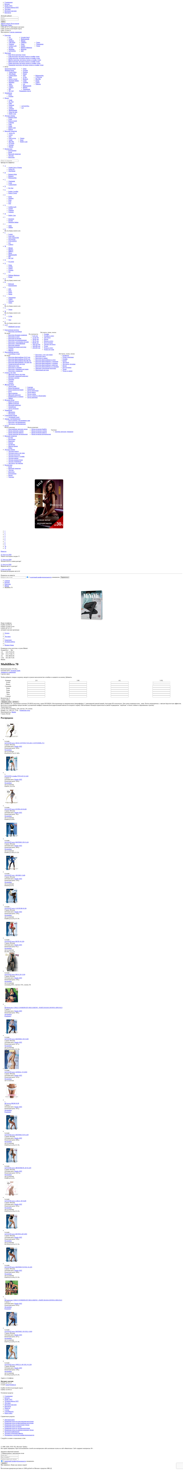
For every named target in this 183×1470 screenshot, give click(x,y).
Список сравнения (15, 32)
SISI (22, 51)
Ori (10, 37)
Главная (7, 580)
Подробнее (8, 750)
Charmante (11, 181)
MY (10, 89)
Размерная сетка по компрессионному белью (19, 1430)
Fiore (10, 55)
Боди (10, 391)
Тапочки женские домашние (64, 431)
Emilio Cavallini (13, 191)
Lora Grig (11, 236)
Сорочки (30, 387)
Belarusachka (39, 75)
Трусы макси (31, 392)
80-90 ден (36, 342)
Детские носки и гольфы (16, 456)
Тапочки (11, 477)
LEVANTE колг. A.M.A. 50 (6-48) (15, 1201)
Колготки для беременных (17, 422)
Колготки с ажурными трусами (18, 342)
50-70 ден (36, 341)
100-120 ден (36, 344)
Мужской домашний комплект (18, 376)
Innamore (11, 49)
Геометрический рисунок (16, 364)
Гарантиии (8, 640)
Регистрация (15, 23)
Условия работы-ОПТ (12, 7)
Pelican (10, 129)
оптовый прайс (15, 670)
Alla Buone (12, 74)
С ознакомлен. (44, 577)
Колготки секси (40, 356)
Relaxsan (23, 49)
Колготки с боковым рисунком (18, 369)
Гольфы (46, 334)
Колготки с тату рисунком (44, 354)
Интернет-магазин (11, 11)
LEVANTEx (25, 106)
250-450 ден (36, 348)
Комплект (11, 441)
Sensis (37, 80)
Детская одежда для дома (16, 453)
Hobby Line (12, 114)
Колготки (11, 157)
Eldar (10, 77)
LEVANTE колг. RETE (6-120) (14, 941)
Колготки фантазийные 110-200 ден (20, 362)
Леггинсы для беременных (17, 424)
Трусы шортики (32, 397)
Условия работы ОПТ (12, 1401)
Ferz (10, 136)
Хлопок (10, 348)
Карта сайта (8, 1413)
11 (5, 548)
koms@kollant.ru (11, 1385)
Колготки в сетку (14, 336)
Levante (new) (25, 37)
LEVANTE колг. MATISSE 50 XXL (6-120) (18, 1267)
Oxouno (25, 70)
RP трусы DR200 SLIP (12, 1103)
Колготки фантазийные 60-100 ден (19, 360)
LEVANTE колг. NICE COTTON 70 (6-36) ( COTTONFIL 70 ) (24, 743)
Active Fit (12, 133)
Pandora (25, 72)
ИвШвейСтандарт (14, 326)
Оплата (7, 633)
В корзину (8, 1016)
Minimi (23, 41)
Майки (10, 398)
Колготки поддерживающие (17, 340)
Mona (10, 61)
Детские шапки (13, 458)
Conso (11, 135)
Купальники (12, 150)
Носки (7, 98)
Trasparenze (39, 44)
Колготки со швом (41, 358)
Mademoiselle (25, 39)
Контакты (8, 12)
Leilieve (11, 87)
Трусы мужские (13, 408)
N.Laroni (11, 143)
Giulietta (25, 82)
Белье (10, 467)
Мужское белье (9, 400)
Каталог (7, 4)
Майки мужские (13, 403)
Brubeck (25, 79)
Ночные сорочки (13, 378)
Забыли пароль (5, 23)
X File (25, 77)
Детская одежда (13, 451)
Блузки (10, 437)
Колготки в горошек (15, 367)
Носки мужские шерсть (39, 432)
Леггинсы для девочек (15, 463)
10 (5, 546)
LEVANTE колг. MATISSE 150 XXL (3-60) (18, 1331)
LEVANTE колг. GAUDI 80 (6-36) (15, 908)
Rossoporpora (12, 285)
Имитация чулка (13, 366)
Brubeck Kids (12, 117)
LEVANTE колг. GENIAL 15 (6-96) (16, 1072)
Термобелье (8, 93)
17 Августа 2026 (6, 559)
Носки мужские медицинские (41, 434)
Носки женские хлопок (16, 431)
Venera (22, 138)
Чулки (46, 346)
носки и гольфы (30, 56)
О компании (9, 2)
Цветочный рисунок (42, 370)
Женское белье (9, 384)
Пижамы (11, 379)
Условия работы (10, 641)
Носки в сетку (48, 341)
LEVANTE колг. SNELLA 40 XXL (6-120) (18, 1364)
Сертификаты (9, 1411)
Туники (10, 381)
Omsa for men (13, 112)
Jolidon (11, 86)
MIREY (10, 251)
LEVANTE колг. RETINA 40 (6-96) (16, 1234)
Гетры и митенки (68, 357)
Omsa (22, 44)
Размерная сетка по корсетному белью (17, 1425)
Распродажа (8, 149)
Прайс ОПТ (8, 1399)
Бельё (10, 152)
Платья (10, 443)
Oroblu (23, 46)
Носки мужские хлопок (39, 431)
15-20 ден (36, 337)
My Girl (11, 91)
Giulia (10, 58)
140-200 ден (36, 346)
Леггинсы (47, 337)
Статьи (7, 1410)
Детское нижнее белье (15, 460)
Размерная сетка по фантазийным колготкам (19, 1423)
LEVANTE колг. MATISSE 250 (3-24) (17, 842)
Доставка (8, 9)
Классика (8, 35)
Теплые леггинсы (49, 344)
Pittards (11, 147)
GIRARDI (12, 42)
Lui (24, 84)
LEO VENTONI (13, 237)
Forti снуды (12, 138)
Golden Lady (13, 46)
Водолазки (11, 439)
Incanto (11, 47)
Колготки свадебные (15, 331)
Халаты (10, 383)
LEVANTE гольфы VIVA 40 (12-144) (16, 776)
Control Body (13, 75)
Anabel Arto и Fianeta (15, 167)
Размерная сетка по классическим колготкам (19, 1421)
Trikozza (38, 84)
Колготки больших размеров (17, 335)
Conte (10, 39)
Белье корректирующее (15, 390)
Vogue (38, 46)
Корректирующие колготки (17, 347)
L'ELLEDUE (12, 241)
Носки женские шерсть (15, 432)
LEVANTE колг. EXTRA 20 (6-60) (16, 809)
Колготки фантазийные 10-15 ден (19, 357)
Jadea (10, 84)
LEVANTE (12, 51)
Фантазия (8, 53)
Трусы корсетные (33, 390)
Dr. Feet (11, 102)
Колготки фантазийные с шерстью (46, 365)
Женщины (11, 412)
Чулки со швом (67, 371)
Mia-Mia (38, 79)
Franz (10, 196)
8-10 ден (35, 336)
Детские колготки (14, 455)
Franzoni (11, 105)
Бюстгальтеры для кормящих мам (19, 420)
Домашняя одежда (25, 91)
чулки (24, 55)
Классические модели (12, 330)
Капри (65, 360)
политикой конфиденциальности (41, 577)
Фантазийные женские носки (18, 429)
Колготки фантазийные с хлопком (46, 363)
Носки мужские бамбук (39, 429)
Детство (11, 155)
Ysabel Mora (12, 72)
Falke (10, 103)
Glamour (11, 44)
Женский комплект (14, 395)
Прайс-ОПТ (8, 6)
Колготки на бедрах (14, 338)
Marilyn (10, 60)
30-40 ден (36, 339)
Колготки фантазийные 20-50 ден (19, 359)
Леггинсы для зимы (69, 364)
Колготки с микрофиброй (16, 343)
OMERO (23, 42)
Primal (25, 74)
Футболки (11, 444)
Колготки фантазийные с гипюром (46, 361)
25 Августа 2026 (6, 554)
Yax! (9, 320)
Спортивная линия (11, 415)
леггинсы (21, 56)
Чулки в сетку (48, 348)
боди (13, 55)
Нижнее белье (9, 70)
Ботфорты (66, 355)
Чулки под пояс (49, 349)
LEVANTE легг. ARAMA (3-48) (15, 875)
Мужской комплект (14, 405)
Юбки (10, 448)
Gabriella (11, 122)
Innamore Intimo (14, 80)
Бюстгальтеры (13, 393)
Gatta (10, 56)
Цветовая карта (10, 1419)
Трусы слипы (31, 394)
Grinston (11, 108)
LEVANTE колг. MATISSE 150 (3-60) (17, 1039)
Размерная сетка (25, 710)
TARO (37, 82)
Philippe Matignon (26, 47)
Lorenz (10, 234)
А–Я (6, 325)
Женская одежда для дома (16, 374)
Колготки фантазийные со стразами (47, 366)
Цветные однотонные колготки (45, 368)
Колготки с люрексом (15, 371)
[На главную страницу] (6, 25)
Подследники (48, 342)
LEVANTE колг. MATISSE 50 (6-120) (17, 1135)
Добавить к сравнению (8, 672)
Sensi (21, 140)
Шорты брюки (13, 446)
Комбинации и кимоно (15, 396)
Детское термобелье (14, 461)
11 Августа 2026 (6, 564)
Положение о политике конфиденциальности (19, 1435)
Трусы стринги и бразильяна (36, 396)
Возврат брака (9, 645)
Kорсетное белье (10, 68)
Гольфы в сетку (49, 336)
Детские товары (10, 116)
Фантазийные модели (12, 352)
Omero (10, 63)
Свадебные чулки (14, 354)
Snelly (10, 292)
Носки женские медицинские (18, 434)
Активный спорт (13, 417)
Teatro (38, 42)
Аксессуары (12, 386)
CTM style (38, 77)
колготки (18, 55)
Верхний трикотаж (11, 131)
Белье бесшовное (13, 388)
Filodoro (11, 41)
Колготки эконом (14, 345)
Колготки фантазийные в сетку (45, 360)
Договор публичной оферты (14, 1433)
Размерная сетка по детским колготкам (17, 1428)
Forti (9, 202)
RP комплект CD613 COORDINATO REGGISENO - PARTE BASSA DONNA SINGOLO (33, 1300)
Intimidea (11, 82)
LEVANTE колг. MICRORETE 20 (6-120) (18, 1168)
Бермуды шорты (13, 401)
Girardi (10, 208)
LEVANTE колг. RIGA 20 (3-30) (15, 974)
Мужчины (11, 413)
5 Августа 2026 (6, 569)
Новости (3, 551)
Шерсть (10, 350)
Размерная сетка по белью (13, 1426)
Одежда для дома (10, 372)
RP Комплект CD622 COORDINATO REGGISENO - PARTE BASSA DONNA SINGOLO (33, 1007)
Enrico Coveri (13, 79)
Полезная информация (12, 1431)
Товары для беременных (12, 419)
